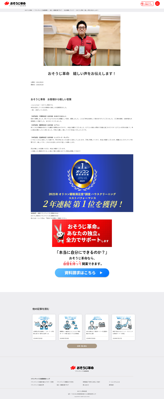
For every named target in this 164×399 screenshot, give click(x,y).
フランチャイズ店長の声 (37, 385)
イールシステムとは (114, 382)
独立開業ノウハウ (69, 10)
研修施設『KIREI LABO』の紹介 (91, 382)
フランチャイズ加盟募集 (40, 10)
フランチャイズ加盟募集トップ (40, 379)
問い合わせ (86, 385)
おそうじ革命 (28, 10)
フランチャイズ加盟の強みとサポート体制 (42, 382)
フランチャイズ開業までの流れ (65, 382)
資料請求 (111, 385)
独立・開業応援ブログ (56, 10)
